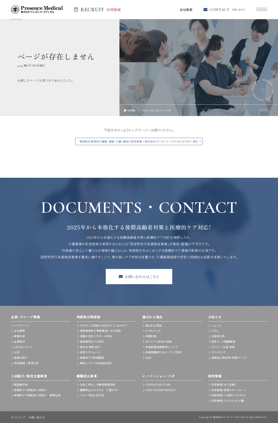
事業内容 (19, 336)
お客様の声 (218, 336)
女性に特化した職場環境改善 (97, 384)
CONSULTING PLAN (158, 384)
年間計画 (151, 336)
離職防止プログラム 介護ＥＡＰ (99, 390)
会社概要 (186, 9)
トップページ (21, 325)
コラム (215, 330)
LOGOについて (23, 347)
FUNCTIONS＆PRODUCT (161, 390)
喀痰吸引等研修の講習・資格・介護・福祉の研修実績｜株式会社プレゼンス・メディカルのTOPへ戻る (139, 141)
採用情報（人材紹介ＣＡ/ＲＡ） (228, 395)
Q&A (148, 357)
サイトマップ (218, 352)
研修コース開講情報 (223, 341)
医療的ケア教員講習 (92, 357)
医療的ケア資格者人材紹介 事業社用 (37, 395)
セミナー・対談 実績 (223, 347)
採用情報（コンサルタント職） (228, 400)
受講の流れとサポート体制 (96, 336)
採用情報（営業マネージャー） (229, 390)
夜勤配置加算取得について (162, 347)
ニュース (216, 325)
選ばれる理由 (154, 325)
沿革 (17, 352)
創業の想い (21, 357)
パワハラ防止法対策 (92, 395)
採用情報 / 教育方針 (26, 363)
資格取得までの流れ (92, 341)
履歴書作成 (21, 384)
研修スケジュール (90, 352)
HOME (132, 110)
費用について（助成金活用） (96, 363)
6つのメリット (153, 330)
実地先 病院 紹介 (90, 347)
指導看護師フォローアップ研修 (164, 352)
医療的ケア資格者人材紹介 (30, 390)
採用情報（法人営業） (223, 384)
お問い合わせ (36, 417)
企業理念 (19, 341)
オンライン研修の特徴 (159, 341)
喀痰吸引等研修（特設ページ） (229, 357)
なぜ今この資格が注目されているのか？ (104, 325)
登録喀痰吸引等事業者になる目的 (100, 330)
